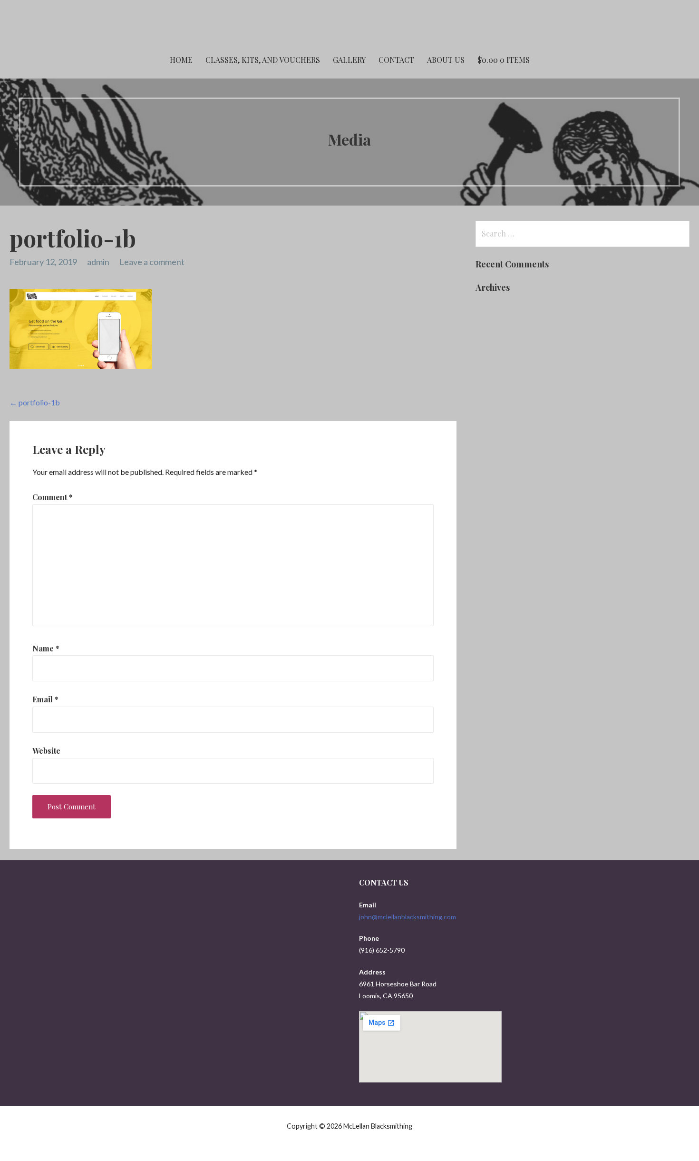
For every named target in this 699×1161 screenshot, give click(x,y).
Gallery (349, 60)
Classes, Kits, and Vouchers (262, 60)
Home (181, 60)
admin (98, 261)
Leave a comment (151, 261)
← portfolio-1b (35, 402)
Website (46, 751)
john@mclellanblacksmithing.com (407, 917)
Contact (396, 60)
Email (45, 699)
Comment (52, 497)
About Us (446, 60)
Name (45, 648)
